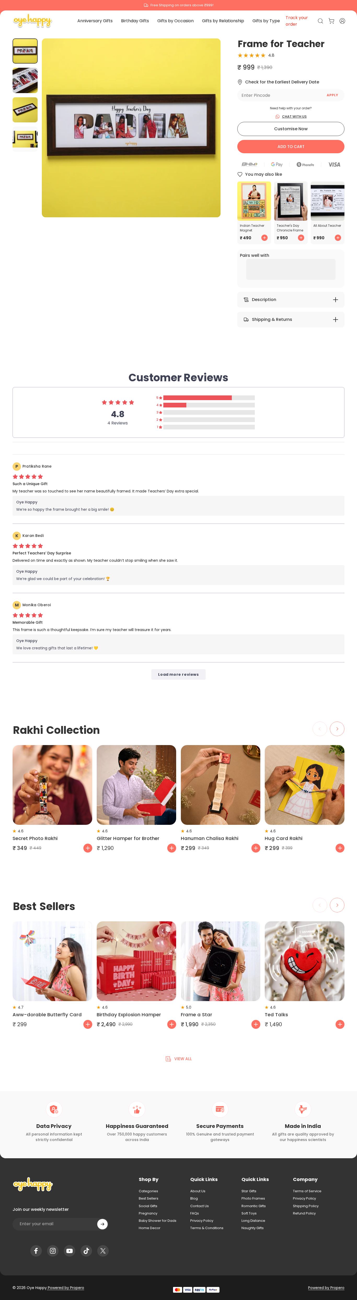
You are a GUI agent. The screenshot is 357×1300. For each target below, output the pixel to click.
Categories (148, 1191)
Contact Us (199, 1206)
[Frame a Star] (221, 961)
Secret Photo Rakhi (35, 838)
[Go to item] (25, 51)
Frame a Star (196, 1014)
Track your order (297, 21)
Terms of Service (307, 1191)
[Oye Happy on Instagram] (53, 1251)
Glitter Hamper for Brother (128, 838)
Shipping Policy (306, 1206)
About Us (197, 1191)
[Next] (207, 136)
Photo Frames (253, 1198)
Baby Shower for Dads (157, 1221)
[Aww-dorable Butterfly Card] (52, 961)
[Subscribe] (102, 1224)
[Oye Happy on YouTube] (69, 1251)
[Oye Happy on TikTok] (86, 1251)
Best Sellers (148, 1198)
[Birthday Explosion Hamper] (136, 961)
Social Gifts (148, 1206)
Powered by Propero (65, 1287)
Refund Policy (304, 1213)
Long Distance (253, 1221)
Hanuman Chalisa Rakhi (209, 838)
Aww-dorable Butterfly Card (47, 1014)
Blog (194, 1198)
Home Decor (149, 1228)
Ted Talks (276, 1014)
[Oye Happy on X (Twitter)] (103, 1251)
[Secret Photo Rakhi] (52, 785)
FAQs (194, 1213)
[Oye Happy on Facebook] (36, 1251)
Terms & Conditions (206, 1228)
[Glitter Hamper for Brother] (136, 785)
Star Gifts (248, 1191)
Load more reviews (178, 674)
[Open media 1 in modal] (131, 127)
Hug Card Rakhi (283, 838)
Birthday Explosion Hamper (129, 1014)
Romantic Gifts (253, 1206)
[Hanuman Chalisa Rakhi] (221, 785)
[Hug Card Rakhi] (304, 785)
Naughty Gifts (252, 1228)
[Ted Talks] (304, 961)
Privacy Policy (201, 1221)
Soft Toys (249, 1213)
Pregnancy (148, 1213)
